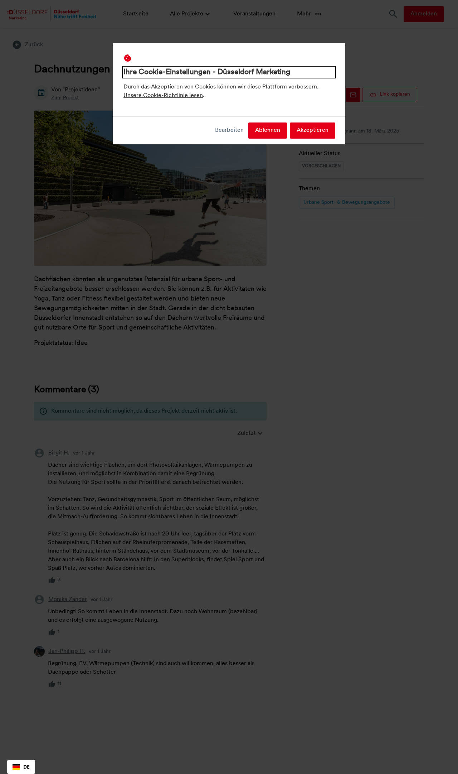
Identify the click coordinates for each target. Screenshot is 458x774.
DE (26, 766)
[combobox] (21, 767)
